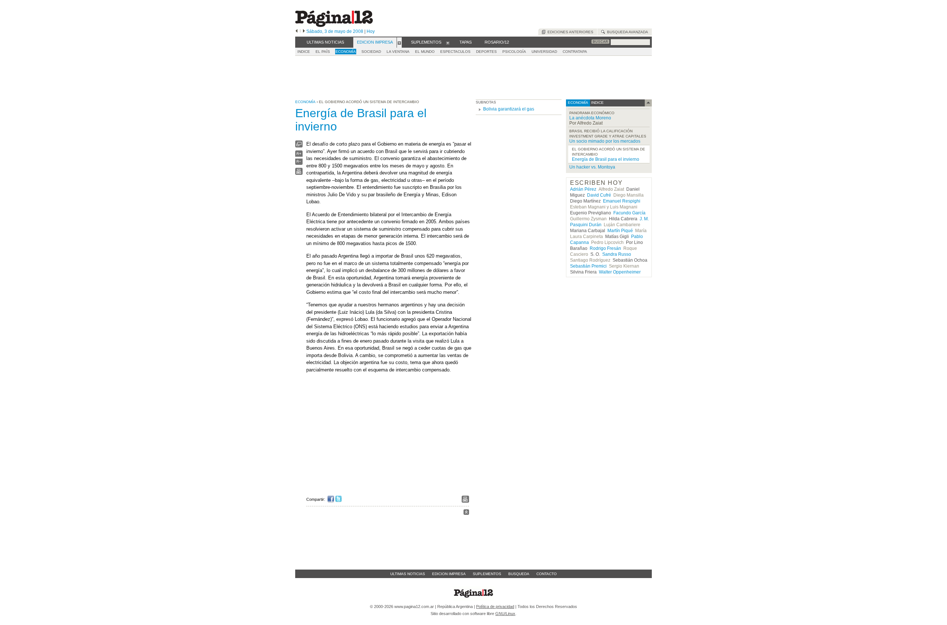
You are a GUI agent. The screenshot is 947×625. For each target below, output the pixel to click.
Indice (303, 52)
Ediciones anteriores (569, 32)
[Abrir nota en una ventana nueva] (299, 146)
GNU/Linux (505, 613)
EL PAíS (323, 52)
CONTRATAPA (575, 52)
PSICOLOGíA (514, 52)
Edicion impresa (449, 574)
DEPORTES (486, 52)
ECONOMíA (346, 52)
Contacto (546, 574)
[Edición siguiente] (304, 31)
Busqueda (518, 574)
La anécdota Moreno (590, 117)
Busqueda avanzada (626, 32)
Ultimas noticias (407, 574)
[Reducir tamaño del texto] (299, 163)
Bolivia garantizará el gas (508, 109)
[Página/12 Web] (334, 25)
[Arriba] (466, 513)
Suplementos (487, 574)
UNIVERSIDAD (544, 52)
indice (597, 103)
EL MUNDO (425, 52)
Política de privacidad (495, 606)
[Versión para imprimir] (299, 173)
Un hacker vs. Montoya (592, 167)
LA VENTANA (398, 52)
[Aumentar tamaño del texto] (299, 155)
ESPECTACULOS (455, 52)
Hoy (371, 31)
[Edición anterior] (296, 31)
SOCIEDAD (371, 52)
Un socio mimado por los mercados (604, 141)
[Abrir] (399, 42)
